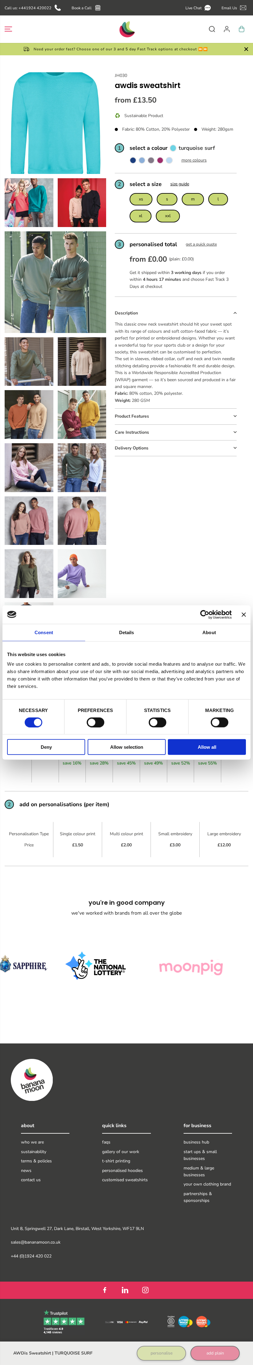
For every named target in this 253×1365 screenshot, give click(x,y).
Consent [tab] (44, 632)
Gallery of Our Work (120, 1152)
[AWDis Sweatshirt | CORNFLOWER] (142, 161)
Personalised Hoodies (122, 1170)
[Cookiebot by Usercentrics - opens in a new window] (205, 614)
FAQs (106, 1142)
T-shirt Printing (116, 1161)
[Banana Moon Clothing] (126, 29)
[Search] (212, 29)
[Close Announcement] (246, 49)
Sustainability (33, 1152)
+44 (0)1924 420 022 (31, 1256)
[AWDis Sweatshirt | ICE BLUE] (169, 161)
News (26, 1170)
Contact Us (31, 1180)
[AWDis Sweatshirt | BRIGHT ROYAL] (133, 161)
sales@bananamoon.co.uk (35, 1242)
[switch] (95, 722)
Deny (46, 747)
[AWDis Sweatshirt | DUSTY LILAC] (150, 161)
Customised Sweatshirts (125, 1180)
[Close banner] (244, 614)
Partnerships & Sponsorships (198, 1197)
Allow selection (126, 747)
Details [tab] (126, 632)
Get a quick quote (201, 244)
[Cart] (241, 29)
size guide (179, 184)
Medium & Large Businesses (199, 1171)
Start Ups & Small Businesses (200, 1155)
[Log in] (227, 29)
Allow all (207, 747)
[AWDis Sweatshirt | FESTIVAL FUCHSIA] (160, 161)
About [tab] (209, 632)
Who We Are (32, 1142)
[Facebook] (104, 1290)
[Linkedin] (125, 1290)
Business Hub (196, 1142)
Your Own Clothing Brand (207, 1184)
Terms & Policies (36, 1161)
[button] (199, 7)
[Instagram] (145, 1290)
